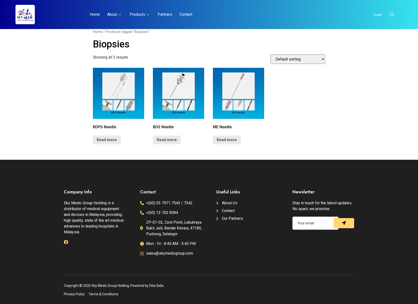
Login (377, 14)
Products (137, 14)
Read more (107, 139)
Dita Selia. (156, 286)
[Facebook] (66, 242)
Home (95, 14)
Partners (165, 14)
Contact (185, 14)
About (112, 14)
